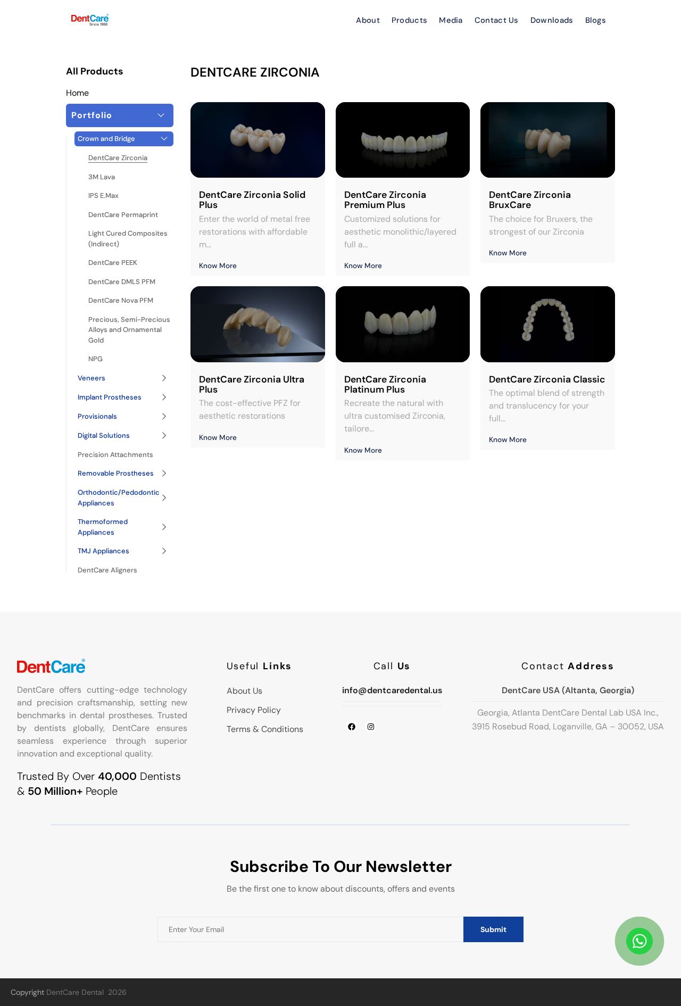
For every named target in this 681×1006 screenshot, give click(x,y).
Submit (493, 929)
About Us (244, 690)
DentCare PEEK (112, 262)
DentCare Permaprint (123, 214)
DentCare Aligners (107, 570)
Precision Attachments (115, 454)
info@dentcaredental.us (392, 690)
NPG (95, 358)
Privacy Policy (254, 710)
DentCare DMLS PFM (121, 281)
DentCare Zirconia (117, 157)
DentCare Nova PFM (120, 300)
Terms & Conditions (265, 729)
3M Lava (101, 176)
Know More (218, 265)
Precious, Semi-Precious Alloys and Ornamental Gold (129, 330)
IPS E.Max (103, 195)
